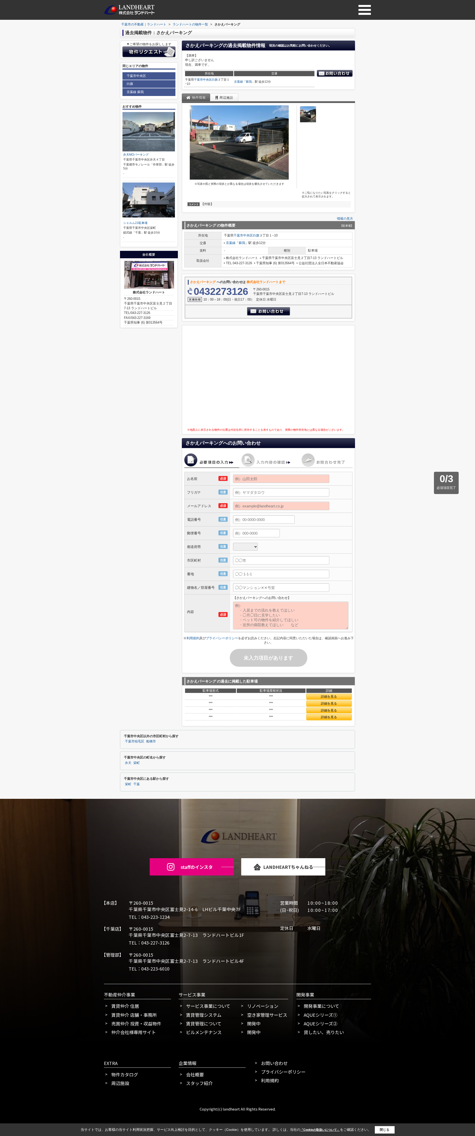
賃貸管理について (203, 1023)
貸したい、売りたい (324, 1032)
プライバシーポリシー (222, 638)
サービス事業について (208, 1006)
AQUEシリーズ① (320, 1015)
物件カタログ (124, 1074)
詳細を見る (329, 696)
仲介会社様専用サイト (133, 1032)
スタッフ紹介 (199, 1083)
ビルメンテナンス (204, 1032)
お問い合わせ (274, 1063)
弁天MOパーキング (136, 154)
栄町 (136, 763)
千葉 (136, 784)
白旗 (215, 79)
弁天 (128, 763)
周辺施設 (120, 1083)
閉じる (384, 1129)
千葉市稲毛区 (134, 741)
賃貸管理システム (203, 1015)
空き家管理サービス (267, 1015)
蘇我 (249, 81)
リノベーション (262, 1006)
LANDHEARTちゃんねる (288, 867)
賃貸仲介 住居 (125, 1006)
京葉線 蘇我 (135, 92)
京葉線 (238, 81)
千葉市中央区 (203, 79)
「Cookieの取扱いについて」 (320, 1130)
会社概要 (195, 1074)
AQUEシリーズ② (320, 1023)
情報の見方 (345, 218)
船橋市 (151, 741)
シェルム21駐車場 (135, 223)
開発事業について (321, 1006)
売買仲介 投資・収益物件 (136, 1023)
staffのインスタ (197, 867)
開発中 (254, 1023)
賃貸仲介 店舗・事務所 (134, 1015)
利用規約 (193, 638)
